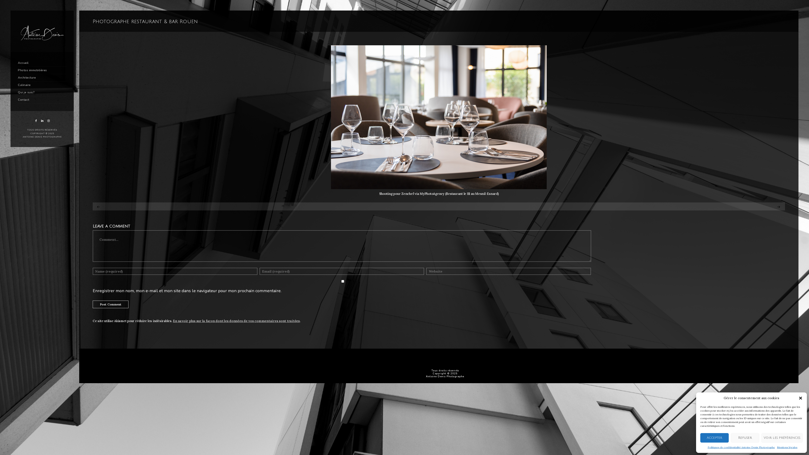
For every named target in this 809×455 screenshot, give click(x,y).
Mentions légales (787, 447)
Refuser (745, 437)
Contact (23, 100)
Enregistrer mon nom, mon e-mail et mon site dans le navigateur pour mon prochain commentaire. (187, 291)
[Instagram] (48, 120)
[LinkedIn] (42, 120)
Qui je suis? (26, 92)
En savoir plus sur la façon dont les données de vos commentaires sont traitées (236, 321)
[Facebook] (36, 120)
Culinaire (24, 85)
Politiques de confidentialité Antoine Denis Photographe (741, 447)
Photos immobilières (32, 70)
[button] (800, 398)
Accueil (23, 63)
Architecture (27, 78)
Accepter (714, 437)
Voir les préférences (782, 437)
